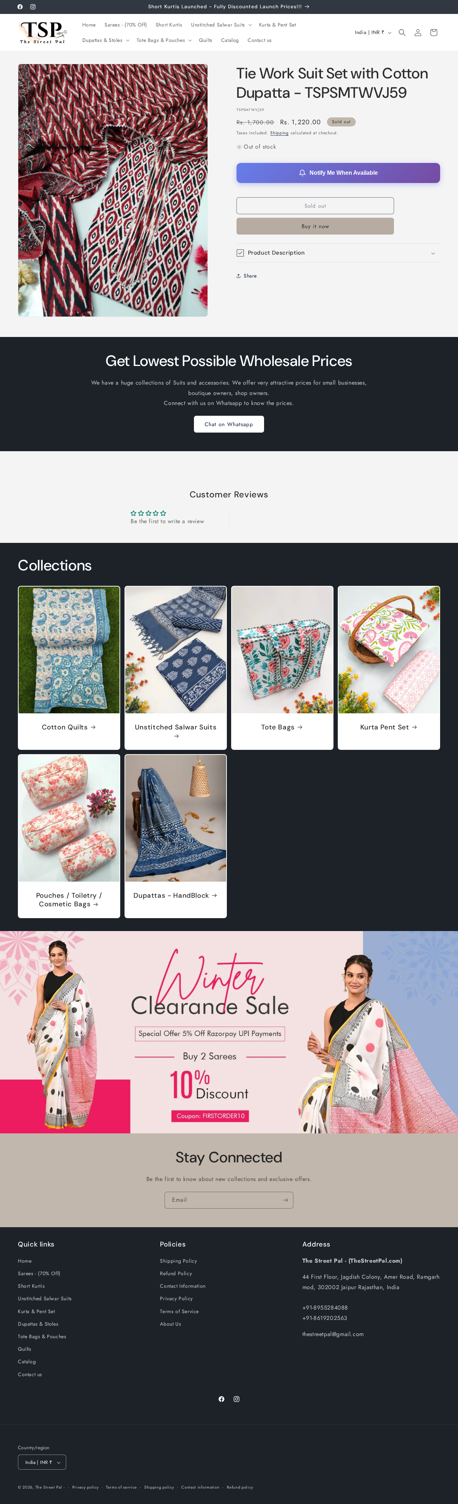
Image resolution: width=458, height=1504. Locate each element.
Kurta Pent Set (384, 727)
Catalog (27, 1361)
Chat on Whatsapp (229, 424)
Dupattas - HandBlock (171, 895)
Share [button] (250, 275)
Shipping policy (159, 1487)
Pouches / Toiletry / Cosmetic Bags (69, 899)
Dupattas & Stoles (38, 1323)
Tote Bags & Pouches (42, 1336)
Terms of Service (179, 1311)
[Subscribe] (285, 1200)
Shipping (279, 133)
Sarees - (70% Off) (39, 1273)
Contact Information (182, 1286)
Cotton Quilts (65, 727)
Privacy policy (85, 1487)
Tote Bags (278, 727)
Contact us (30, 1374)
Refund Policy (176, 1273)
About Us (170, 1323)
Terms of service (121, 1487)
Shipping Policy (178, 1261)
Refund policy (240, 1487)
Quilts (24, 1349)
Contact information (200, 1487)
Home (24, 1261)
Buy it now (315, 226)
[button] (221, 24)
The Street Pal (48, 1487)
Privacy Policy (176, 1298)
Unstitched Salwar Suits (176, 727)
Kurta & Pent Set (36, 1311)
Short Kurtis (31, 1286)
